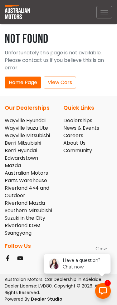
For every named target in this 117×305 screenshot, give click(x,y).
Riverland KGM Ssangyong (22, 229)
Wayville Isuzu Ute (26, 128)
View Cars (60, 82)
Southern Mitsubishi (28, 210)
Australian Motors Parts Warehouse (26, 176)
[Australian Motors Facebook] (9, 258)
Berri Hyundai (21, 150)
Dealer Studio (46, 299)
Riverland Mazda (25, 203)
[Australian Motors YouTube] (21, 258)
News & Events (81, 128)
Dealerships (77, 120)
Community (77, 150)
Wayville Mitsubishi (27, 135)
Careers (73, 135)
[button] (104, 12)
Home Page (23, 82)
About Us (74, 143)
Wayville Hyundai (25, 120)
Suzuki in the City (25, 218)
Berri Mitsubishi (23, 143)
